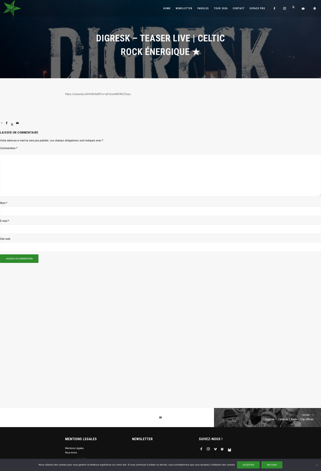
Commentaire (8, 148)
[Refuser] (316, 465)
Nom (3, 203)
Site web (5, 238)
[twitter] (294, 8)
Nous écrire (71, 452)
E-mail (4, 221)
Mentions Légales (74, 448)
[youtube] (303, 8)
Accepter (248, 464)
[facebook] (274, 8)
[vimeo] (215, 449)
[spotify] (314, 8)
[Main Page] (160, 417)
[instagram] (284, 8)
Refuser (272, 464)
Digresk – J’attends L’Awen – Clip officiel (289, 417)
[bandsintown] (229, 449)
